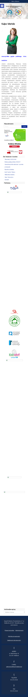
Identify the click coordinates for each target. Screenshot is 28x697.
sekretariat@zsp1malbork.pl (14, 666)
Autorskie (11, 630)
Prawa (7, 630)
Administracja (19, 630)
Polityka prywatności (14, 636)
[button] (2, 6)
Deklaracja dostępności (14, 640)
